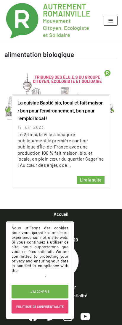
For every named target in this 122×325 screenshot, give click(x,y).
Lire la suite (89, 180)
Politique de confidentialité (40, 306)
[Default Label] (85, 316)
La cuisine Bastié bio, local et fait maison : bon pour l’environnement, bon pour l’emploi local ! (60, 110)
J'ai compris (39, 291)
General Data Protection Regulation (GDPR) (40, 272)
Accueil (61, 214)
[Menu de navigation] (111, 21)
